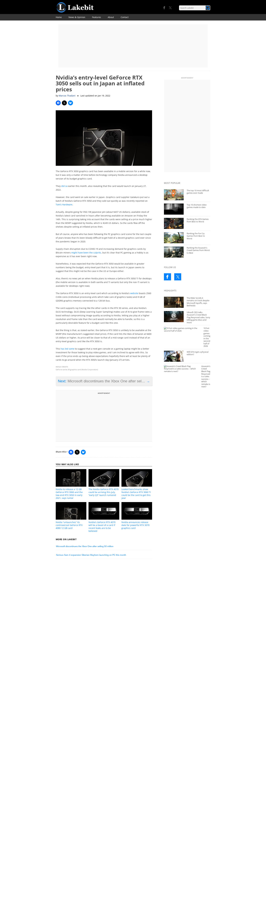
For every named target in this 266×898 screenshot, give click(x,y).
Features (96, 17)
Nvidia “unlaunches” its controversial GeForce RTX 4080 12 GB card (69, 525)
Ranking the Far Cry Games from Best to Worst (196, 236)
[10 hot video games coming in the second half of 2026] (182, 329)
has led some (67, 348)
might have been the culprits (86, 252)
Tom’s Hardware (64, 204)
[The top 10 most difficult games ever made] (174, 194)
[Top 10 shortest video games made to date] (174, 209)
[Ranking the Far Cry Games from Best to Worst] (174, 237)
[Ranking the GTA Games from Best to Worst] (174, 223)
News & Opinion (77, 17)
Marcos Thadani (67, 95)
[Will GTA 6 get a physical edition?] (174, 356)
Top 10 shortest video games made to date (197, 206)
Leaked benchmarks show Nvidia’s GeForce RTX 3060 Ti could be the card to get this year (136, 493)
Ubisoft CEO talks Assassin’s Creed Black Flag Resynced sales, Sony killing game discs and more (198, 317)
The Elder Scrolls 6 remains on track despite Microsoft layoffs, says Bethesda (198, 302)
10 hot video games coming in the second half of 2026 (207, 337)
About (111, 17)
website (134, 293)
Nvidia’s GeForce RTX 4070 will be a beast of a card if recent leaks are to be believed (102, 526)
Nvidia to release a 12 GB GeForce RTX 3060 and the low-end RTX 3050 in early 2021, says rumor (69, 493)
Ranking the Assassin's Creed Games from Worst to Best (198, 250)
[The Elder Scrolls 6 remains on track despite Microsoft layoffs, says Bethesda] (174, 302)
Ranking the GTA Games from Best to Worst (198, 220)
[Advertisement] (133, 45)
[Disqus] (104, 603)
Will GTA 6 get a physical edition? (197, 353)
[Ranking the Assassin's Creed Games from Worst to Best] (174, 252)
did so (64, 186)
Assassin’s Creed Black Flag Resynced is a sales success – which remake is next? (205, 376)
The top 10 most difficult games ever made (198, 191)
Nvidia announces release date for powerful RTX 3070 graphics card (135, 525)
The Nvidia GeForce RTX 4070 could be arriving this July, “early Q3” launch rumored (104, 492)
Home (59, 17)
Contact (125, 17)
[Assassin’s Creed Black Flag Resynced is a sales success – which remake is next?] (181, 369)
